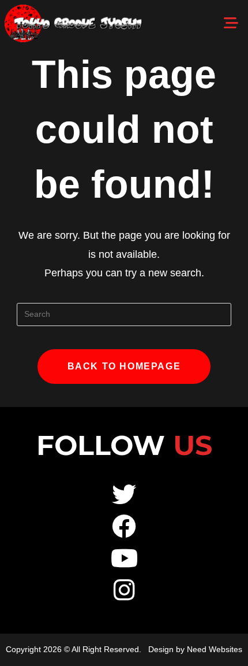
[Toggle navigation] (231, 23)
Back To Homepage (124, 366)
